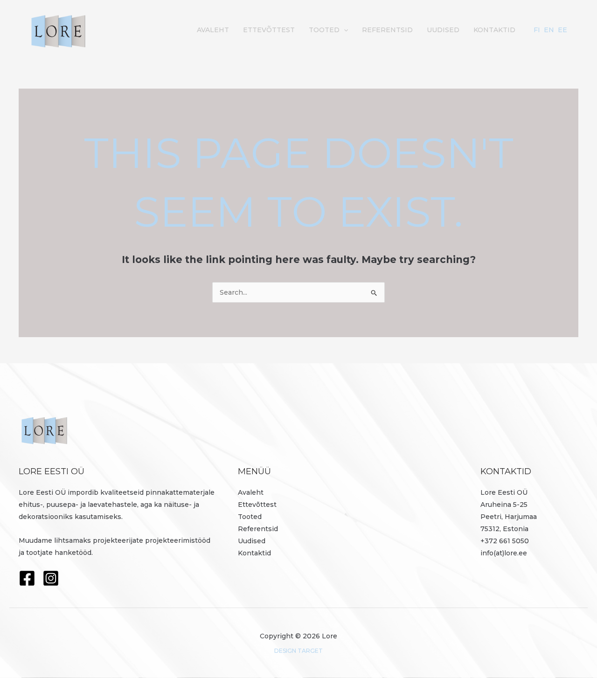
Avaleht (213, 30)
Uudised (443, 30)
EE (562, 30)
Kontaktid (494, 30)
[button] (344, 30)
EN (549, 30)
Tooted (324, 30)
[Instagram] (50, 578)
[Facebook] (27, 578)
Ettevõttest (269, 30)
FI (537, 30)
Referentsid (387, 30)
